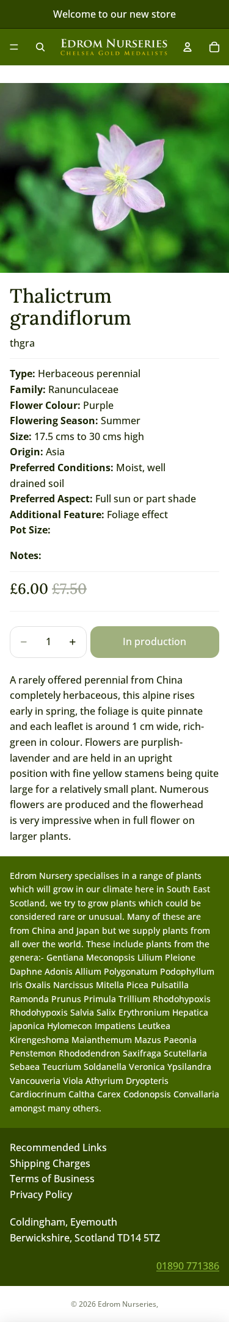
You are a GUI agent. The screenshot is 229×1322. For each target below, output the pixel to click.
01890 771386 (187, 1266)
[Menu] (14, 47)
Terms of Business (52, 1178)
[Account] (187, 47)
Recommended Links (58, 1147)
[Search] (40, 47)
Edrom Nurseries (127, 1304)
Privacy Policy (41, 1194)
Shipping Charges (50, 1163)
